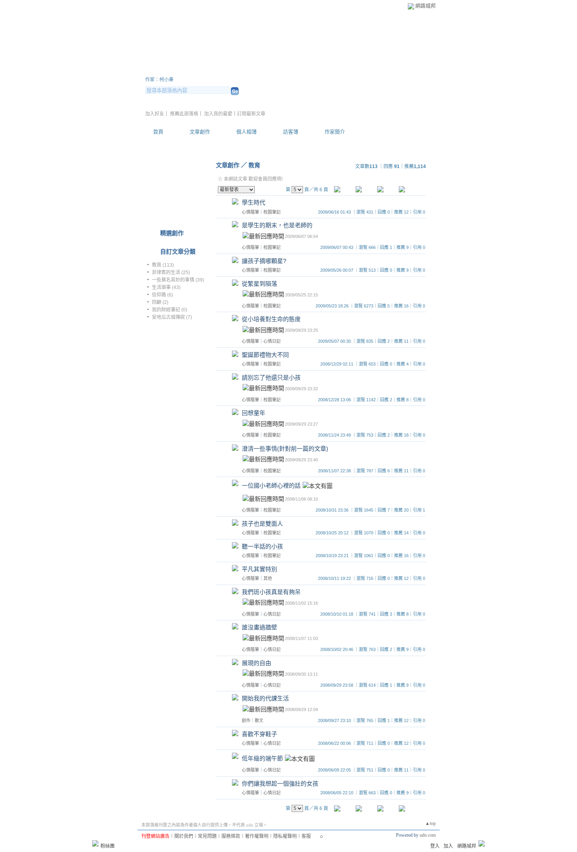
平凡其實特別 (259, 569)
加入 (448, 846)
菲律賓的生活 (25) (171, 272)
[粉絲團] (95, 843)
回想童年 (253, 413)
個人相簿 (246, 132)
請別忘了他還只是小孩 (271, 377)
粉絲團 (107, 846)
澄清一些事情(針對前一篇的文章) (285, 448)
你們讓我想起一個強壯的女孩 (280, 783)
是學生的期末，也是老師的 (277, 225)
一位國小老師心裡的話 (271, 486)
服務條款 (230, 836)
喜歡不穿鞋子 (259, 734)
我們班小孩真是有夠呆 (271, 592)
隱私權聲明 (285, 836)
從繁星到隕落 (259, 283)
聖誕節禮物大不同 (265, 354)
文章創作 (200, 132)
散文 (259, 720)
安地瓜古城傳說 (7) (172, 317)
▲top (430, 823)
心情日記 (272, 341)
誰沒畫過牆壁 (259, 627)
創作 (246, 720)
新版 (245, 70)
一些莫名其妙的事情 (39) (178, 280)
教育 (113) (163, 265)
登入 (435, 846)
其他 (267, 578)
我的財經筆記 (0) (169, 310)
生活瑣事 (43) (166, 287)
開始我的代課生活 (265, 698)
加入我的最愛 (218, 114)
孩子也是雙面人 (262, 523)
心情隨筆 (250, 212)
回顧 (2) (160, 302)
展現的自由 (256, 663)
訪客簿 (290, 132)
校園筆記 (272, 212)
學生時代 (253, 202)
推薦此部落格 (184, 114)
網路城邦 (425, 6)
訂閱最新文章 (251, 114)
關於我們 (183, 836)
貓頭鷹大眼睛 (180, 70)
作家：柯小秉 (159, 79)
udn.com (428, 835)
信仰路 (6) (162, 295)
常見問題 (207, 836)
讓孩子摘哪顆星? (264, 261)
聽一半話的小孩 (262, 546)
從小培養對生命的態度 (271, 319)
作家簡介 (335, 132)
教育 (254, 165)
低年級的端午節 (262, 758)
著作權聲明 (256, 836)
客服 (306, 836)
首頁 (158, 132)
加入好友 (154, 114)
